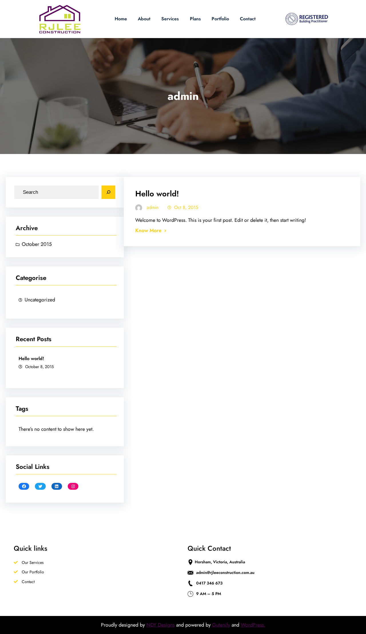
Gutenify (221, 625)
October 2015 (37, 244)
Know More (148, 230)
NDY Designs (160, 625)
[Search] (108, 192)
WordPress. (253, 625)
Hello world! (31, 358)
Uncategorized (40, 299)
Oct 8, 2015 (186, 207)
